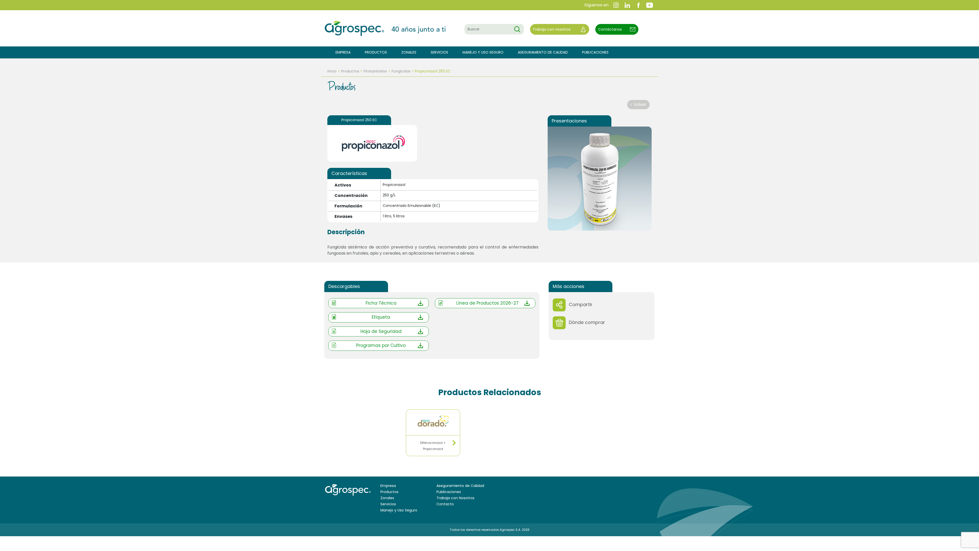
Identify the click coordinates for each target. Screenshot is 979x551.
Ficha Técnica (381, 303)
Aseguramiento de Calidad (543, 52)
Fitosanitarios (375, 71)
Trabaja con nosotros (552, 29)
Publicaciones (595, 52)
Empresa (343, 52)
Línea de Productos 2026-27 (487, 303)
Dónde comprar (587, 322)
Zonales (408, 52)
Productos (376, 52)
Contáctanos (610, 29)
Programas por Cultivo (381, 345)
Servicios (439, 52)
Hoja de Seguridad (381, 331)
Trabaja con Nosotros (455, 497)
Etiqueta (381, 317)
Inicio (332, 71)
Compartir (580, 304)
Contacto (445, 504)
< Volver (638, 104)
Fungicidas (401, 71)
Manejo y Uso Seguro (483, 52)
